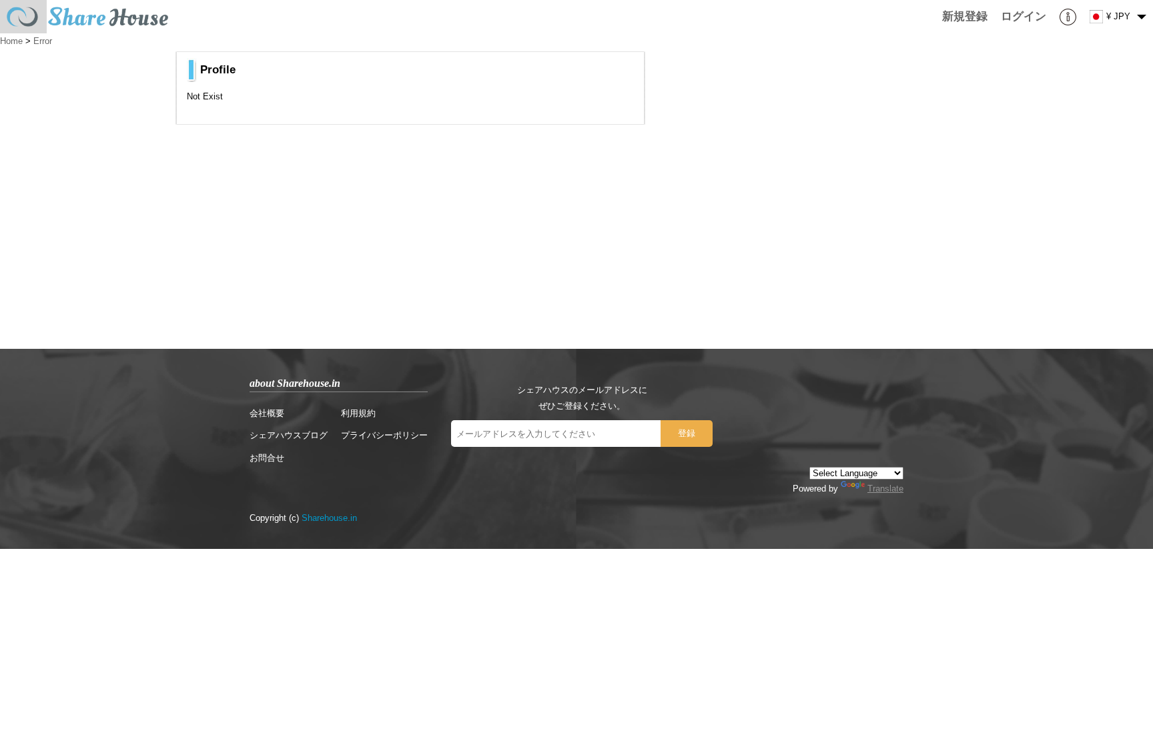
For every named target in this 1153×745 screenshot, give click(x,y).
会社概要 (267, 413)
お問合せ (267, 458)
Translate (885, 489)
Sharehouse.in (329, 518)
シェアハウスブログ (289, 435)
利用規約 (358, 413)
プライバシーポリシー (384, 435)
